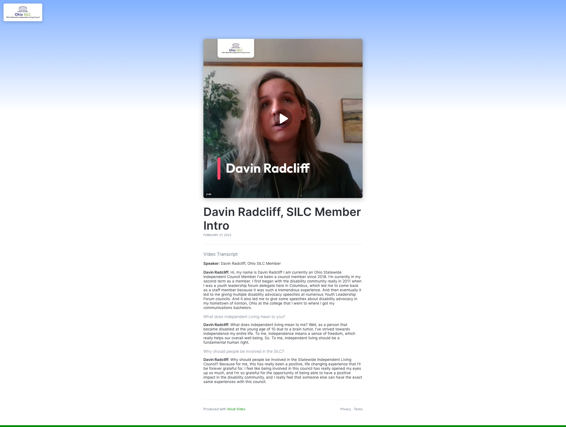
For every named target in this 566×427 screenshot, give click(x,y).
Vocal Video (236, 409)
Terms (358, 409)
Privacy (345, 409)
